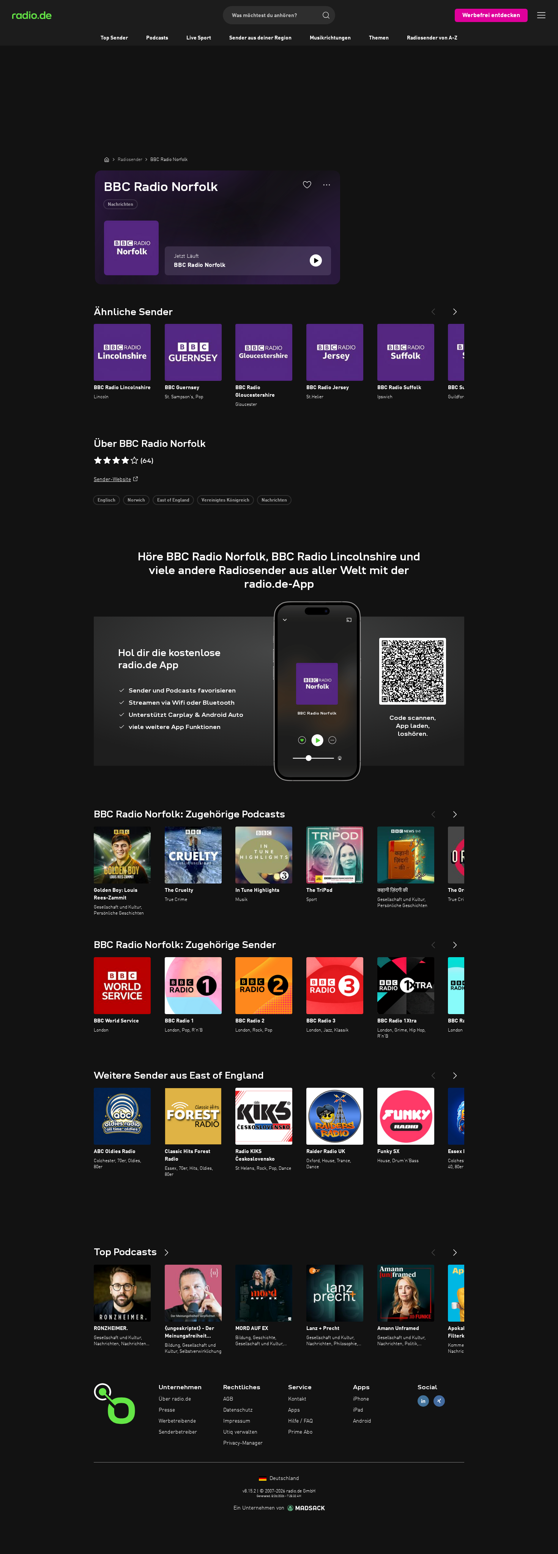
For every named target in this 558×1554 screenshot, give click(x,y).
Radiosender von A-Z (432, 38)
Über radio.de (175, 1399)
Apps (294, 1410)
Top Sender (114, 38)
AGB (228, 1399)
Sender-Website (112, 479)
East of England (173, 500)
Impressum (236, 1421)
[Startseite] (107, 159)
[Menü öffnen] (541, 15)
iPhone (361, 1399)
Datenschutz (237, 1410)
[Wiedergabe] (316, 260)
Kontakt (297, 1399)
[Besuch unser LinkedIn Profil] (423, 1401)
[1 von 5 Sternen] (97, 460)
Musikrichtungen (330, 38)
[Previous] (433, 309)
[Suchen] (326, 15)
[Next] (455, 309)
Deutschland (283, 1478)
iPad (358, 1410)
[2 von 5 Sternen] (107, 460)
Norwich (136, 500)
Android (362, 1421)
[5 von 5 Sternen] (134, 460)
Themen (379, 38)
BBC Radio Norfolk (199, 265)
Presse (167, 1410)
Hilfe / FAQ (300, 1421)
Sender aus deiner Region (260, 38)
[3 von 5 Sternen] (116, 460)
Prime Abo (300, 1432)
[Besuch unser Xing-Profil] (439, 1401)
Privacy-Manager (243, 1443)
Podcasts (157, 38)
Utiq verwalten (240, 1432)
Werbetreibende (177, 1421)
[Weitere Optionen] (326, 184)
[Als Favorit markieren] (307, 184)
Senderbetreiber (178, 1432)
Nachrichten (120, 204)
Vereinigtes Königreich (225, 500)
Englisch (106, 500)
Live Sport (198, 38)
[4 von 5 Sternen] (125, 460)
